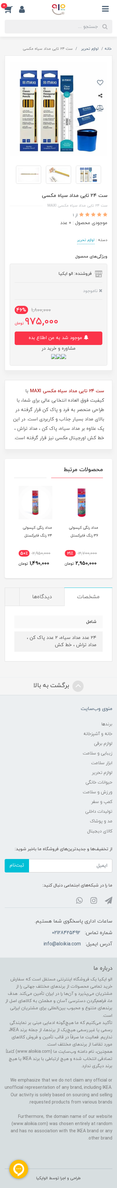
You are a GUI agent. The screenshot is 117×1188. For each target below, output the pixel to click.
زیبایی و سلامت (97, 753)
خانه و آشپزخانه (97, 734)
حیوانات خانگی (98, 782)
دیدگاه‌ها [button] (42, 597)
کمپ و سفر (101, 802)
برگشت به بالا (52, 685)
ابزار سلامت (101, 763)
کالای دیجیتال (99, 831)
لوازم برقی (103, 744)
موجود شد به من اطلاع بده (56, 338)
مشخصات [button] (88, 597)
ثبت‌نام (17, 865)
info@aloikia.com (62, 944)
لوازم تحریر (86, 240)
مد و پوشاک (101, 821)
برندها (106, 724)
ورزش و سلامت (97, 792)
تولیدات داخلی (98, 812)
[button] (12, 9)
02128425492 (66, 932)
